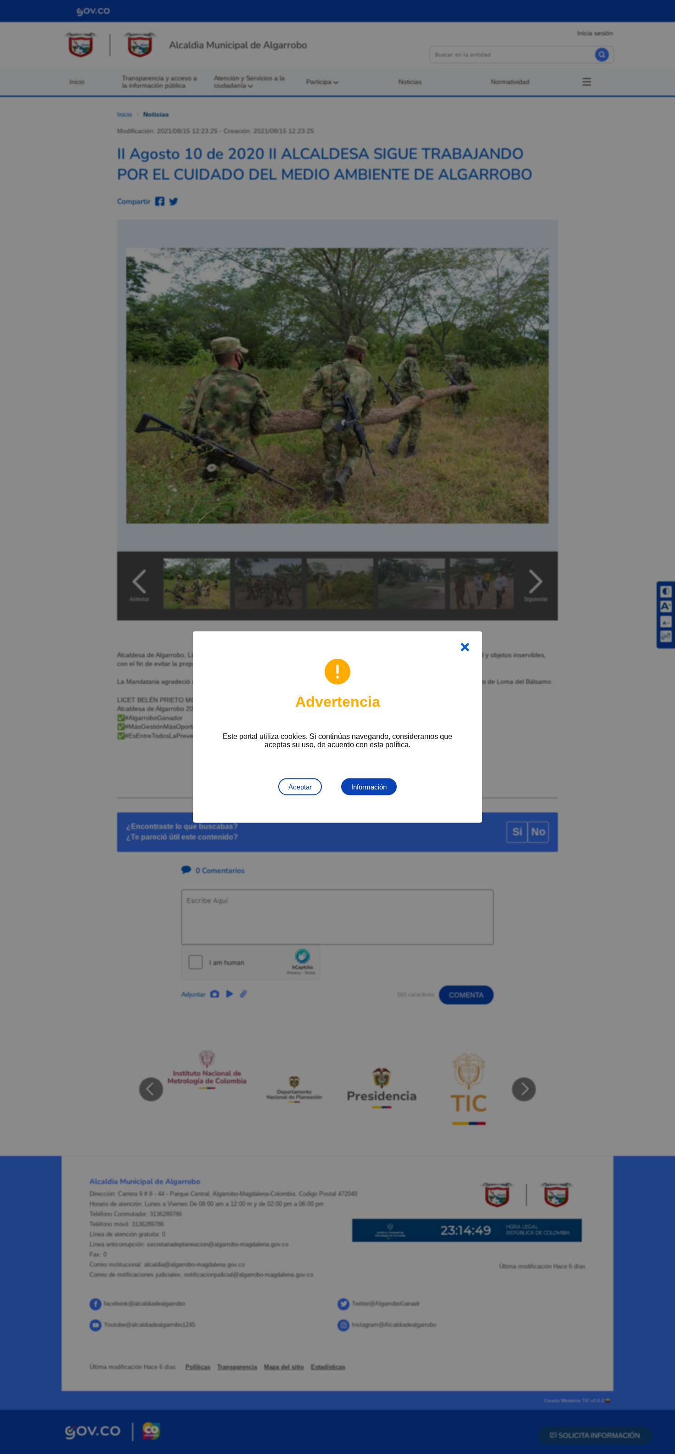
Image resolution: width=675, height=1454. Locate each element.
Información (369, 787)
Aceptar (300, 787)
